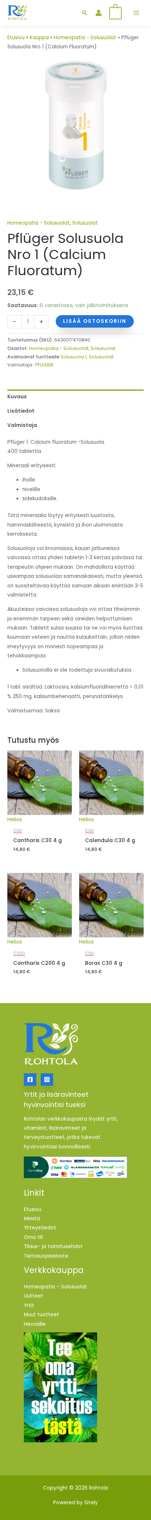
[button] (84, 13)
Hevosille (35, 1324)
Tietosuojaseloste (46, 1255)
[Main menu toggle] (136, 12)
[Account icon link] (98, 13)
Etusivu (16, 37)
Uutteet (33, 1295)
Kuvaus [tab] (17, 396)
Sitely (91, 1502)
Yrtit (29, 1305)
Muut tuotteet (41, 1314)
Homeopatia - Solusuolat (85, 37)
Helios (14, 819)
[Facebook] (30, 1079)
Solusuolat (85, 222)
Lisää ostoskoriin (94, 321)
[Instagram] (47, 1079)
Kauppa (39, 37)
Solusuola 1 (73, 357)
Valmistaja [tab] (22, 425)
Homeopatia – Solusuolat (55, 1286)
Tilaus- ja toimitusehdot (53, 1246)
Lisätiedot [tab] (20, 410)
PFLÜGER (44, 365)
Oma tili (33, 1237)
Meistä (32, 1218)
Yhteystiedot (40, 1227)
